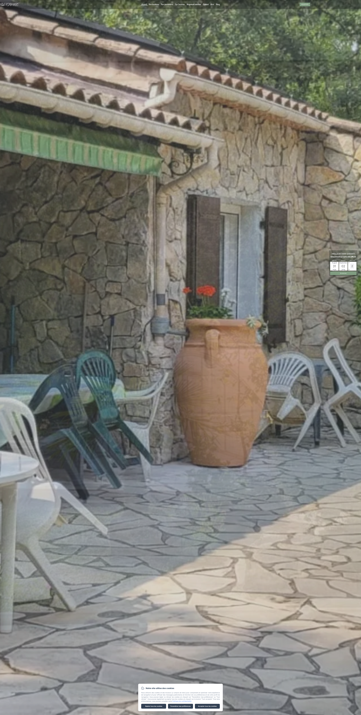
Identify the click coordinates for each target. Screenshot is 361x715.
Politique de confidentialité (181, 701)
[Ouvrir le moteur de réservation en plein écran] (343, 267)
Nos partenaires (167, 4)
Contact (206, 4)
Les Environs (180, 4)
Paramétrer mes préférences (180, 706)
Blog (218, 4)
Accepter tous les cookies (207, 706)
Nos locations (154, 4)
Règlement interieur (194, 4)
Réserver (304, 4)
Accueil (144, 4)
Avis (212, 4)
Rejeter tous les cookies (153, 706)
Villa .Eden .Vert (9, 4)
